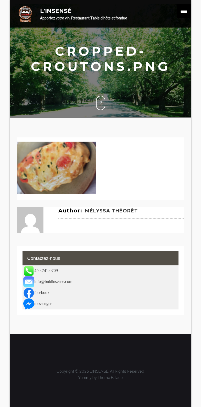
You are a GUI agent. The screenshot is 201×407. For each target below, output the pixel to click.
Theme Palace (110, 377)
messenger (43, 303)
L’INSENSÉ (55, 10)
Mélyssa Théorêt (111, 211)
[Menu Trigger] (184, 11)
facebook (41, 292)
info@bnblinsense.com (53, 281)
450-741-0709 (46, 270)
